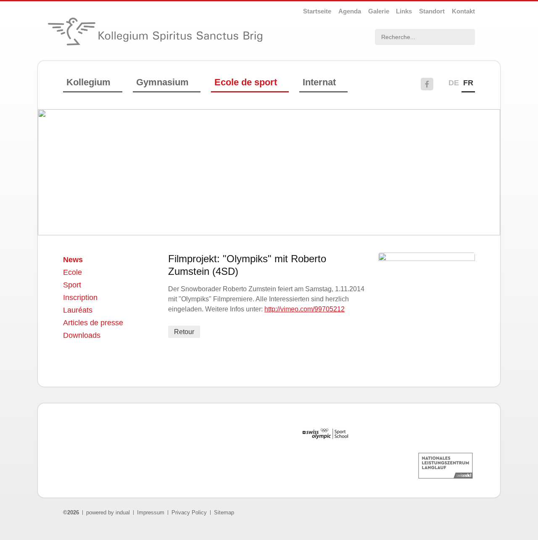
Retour (184, 331)
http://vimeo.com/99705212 (304, 309)
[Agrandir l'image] (426, 258)
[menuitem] (317, 11)
